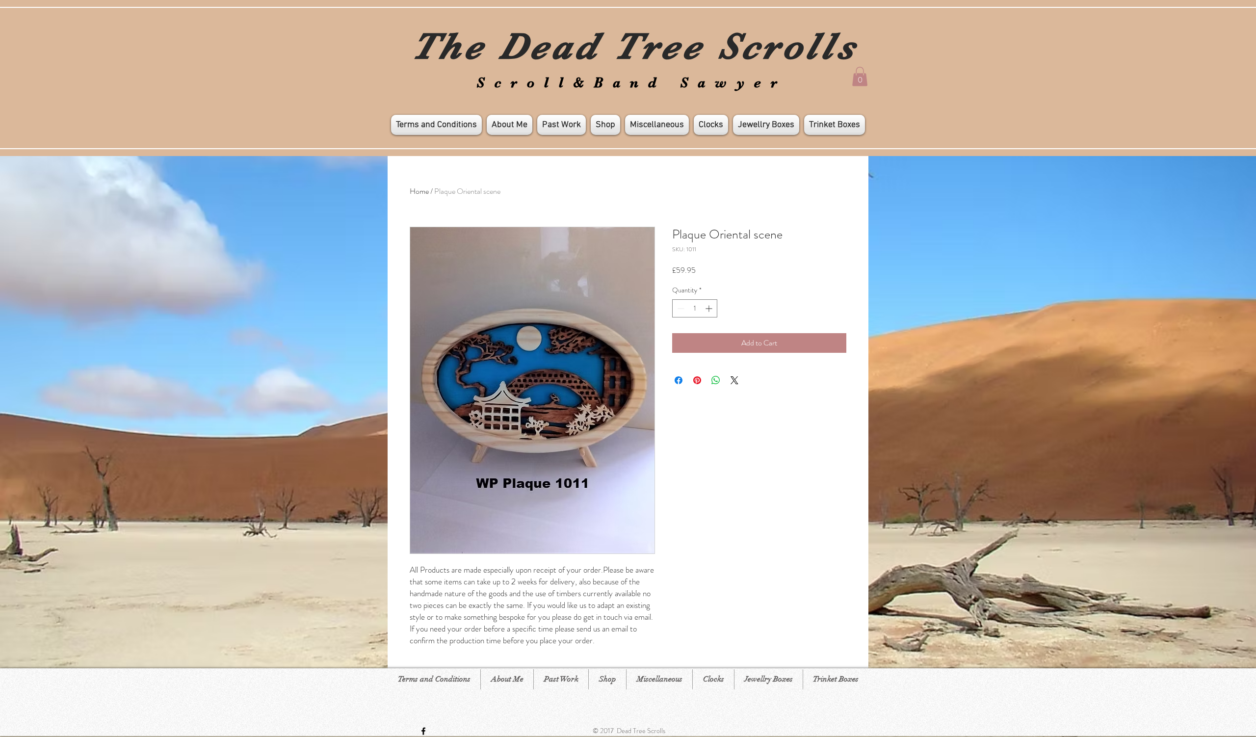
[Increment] (710, 308)
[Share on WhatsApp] (716, 380)
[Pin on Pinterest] (697, 380)
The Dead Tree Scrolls (634, 46)
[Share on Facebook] (678, 380)
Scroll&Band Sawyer (631, 83)
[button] (860, 76)
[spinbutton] (695, 308)
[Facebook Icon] (423, 731)
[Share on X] (734, 380)
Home (419, 191)
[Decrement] (680, 308)
